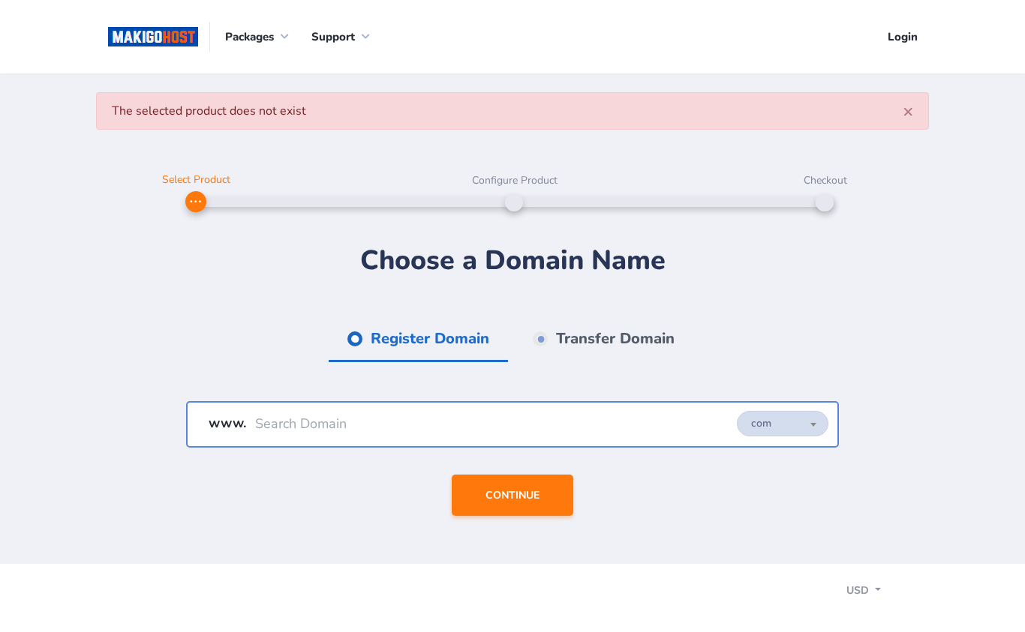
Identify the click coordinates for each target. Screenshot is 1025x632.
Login (903, 36)
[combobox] (782, 423)
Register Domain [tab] (427, 338)
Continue (512, 495)
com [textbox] (761, 423)
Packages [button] (249, 36)
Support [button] (333, 36)
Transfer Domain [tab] (613, 338)
